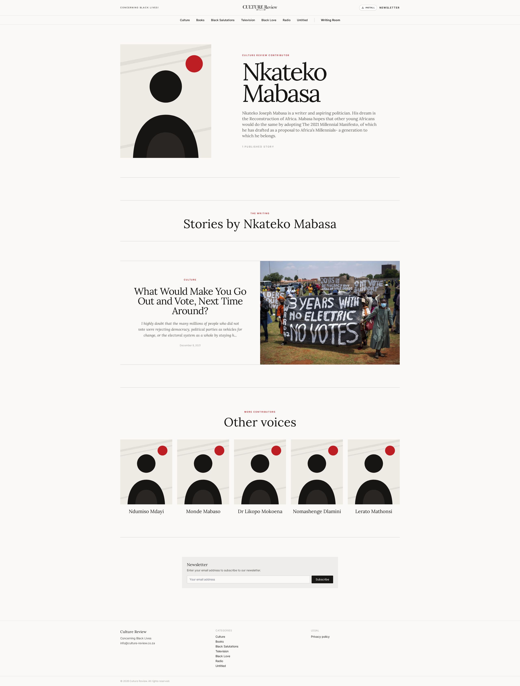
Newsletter (389, 7)
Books (200, 20)
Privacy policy (320, 636)
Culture (185, 20)
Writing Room (330, 20)
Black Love (268, 20)
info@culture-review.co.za (137, 643)
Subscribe (322, 579)
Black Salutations (223, 20)
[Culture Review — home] (260, 7)
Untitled (302, 20)
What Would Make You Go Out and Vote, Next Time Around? (190, 301)
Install (370, 7)
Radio (286, 20)
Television (248, 20)
